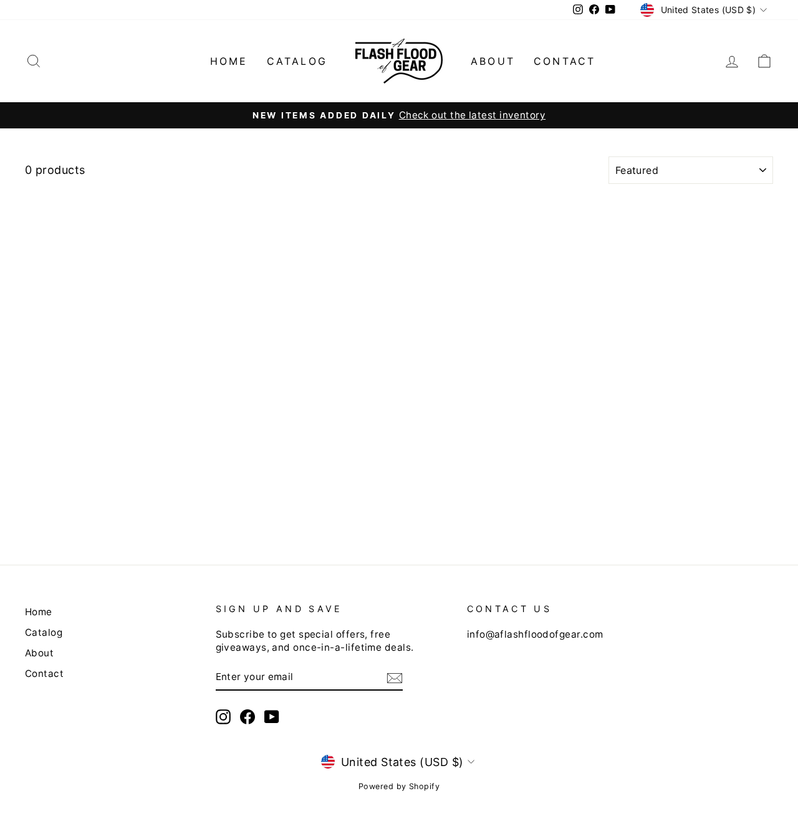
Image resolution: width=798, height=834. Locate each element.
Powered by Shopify (399, 786)
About (493, 61)
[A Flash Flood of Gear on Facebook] (247, 716)
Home (229, 61)
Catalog (297, 61)
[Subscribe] (395, 677)
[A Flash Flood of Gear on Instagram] (223, 716)
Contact (564, 61)
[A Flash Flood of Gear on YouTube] (271, 716)
